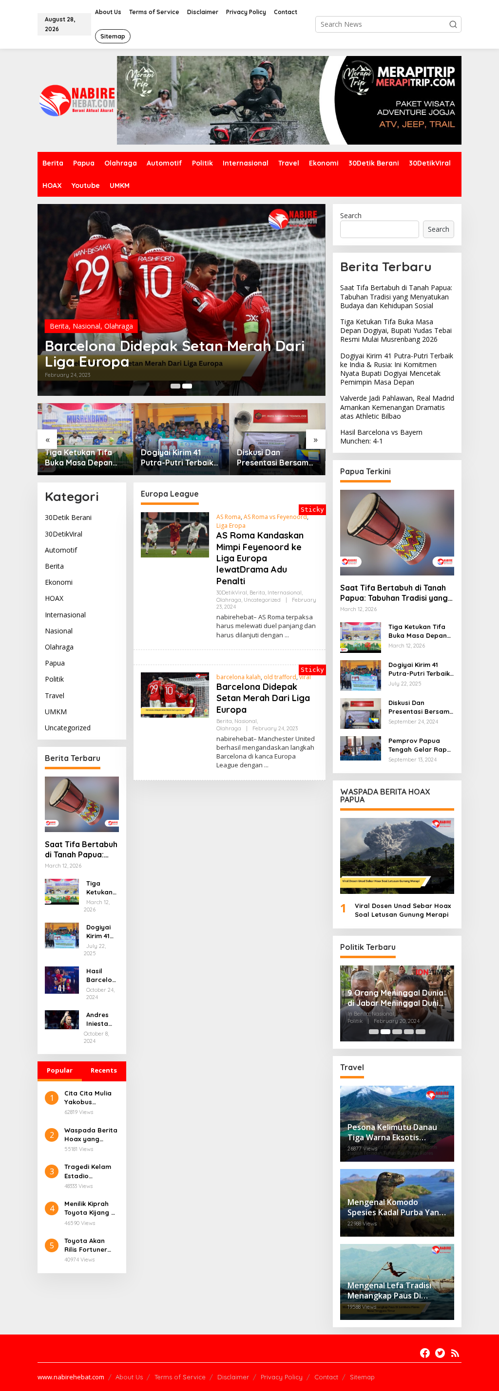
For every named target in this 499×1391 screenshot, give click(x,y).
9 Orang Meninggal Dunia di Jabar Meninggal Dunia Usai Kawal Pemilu (395, 998)
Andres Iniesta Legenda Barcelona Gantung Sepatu (101, 1019)
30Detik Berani (68, 517)
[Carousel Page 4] (409, 1031)
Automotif (61, 550)
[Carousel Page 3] (397, 1031)
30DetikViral (63, 533)
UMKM (56, 711)
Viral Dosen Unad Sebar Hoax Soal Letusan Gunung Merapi (403, 910)
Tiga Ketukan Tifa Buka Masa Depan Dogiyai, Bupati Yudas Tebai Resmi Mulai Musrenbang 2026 (80, 457)
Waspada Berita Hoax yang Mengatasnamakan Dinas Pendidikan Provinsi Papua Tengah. (90, 1134)
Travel (54, 695)
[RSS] (455, 1353)
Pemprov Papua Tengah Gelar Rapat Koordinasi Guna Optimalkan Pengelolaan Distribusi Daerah (421, 745)
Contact (326, 1377)
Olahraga (118, 326)
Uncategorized (68, 727)
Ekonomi (59, 582)
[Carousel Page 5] (420, 1031)
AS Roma (228, 517)
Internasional (65, 614)
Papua (55, 663)
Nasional (86, 326)
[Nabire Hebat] (77, 99)
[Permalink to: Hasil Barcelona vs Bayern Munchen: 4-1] (62, 979)
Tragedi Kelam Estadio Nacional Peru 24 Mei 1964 (87, 1171)
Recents (104, 1070)
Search (351, 215)
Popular (60, 1070)
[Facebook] (425, 1353)
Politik (54, 679)
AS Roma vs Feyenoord (275, 517)
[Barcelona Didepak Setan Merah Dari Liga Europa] (266, 765)
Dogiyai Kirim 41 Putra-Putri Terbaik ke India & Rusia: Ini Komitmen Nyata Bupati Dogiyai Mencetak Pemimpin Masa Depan (179, 457)
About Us (129, 1377)
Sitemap (362, 1377)
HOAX (54, 598)
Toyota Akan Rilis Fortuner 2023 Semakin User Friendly (86, 1245)
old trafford (280, 677)
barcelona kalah (238, 677)
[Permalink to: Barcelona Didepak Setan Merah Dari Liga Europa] (182, 299)
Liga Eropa (231, 525)
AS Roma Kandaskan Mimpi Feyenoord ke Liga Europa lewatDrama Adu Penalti (260, 558)
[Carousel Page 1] (175, 386)
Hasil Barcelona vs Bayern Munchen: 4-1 (101, 975)
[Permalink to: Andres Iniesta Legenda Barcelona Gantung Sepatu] (62, 1019)
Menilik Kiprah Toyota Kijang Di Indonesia (90, 1208)
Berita (59, 326)
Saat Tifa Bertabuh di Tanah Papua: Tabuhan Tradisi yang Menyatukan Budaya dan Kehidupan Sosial (81, 849)
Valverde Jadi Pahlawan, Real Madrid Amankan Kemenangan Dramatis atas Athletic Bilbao (397, 406)
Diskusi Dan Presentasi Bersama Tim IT (275, 457)
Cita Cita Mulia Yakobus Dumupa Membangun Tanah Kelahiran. (91, 1097)
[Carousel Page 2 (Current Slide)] (187, 386)
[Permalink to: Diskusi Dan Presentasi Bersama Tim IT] (278, 439)
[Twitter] (440, 1353)
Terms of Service (180, 1377)
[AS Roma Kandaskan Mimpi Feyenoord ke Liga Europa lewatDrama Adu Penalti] (287, 635)
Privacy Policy (282, 1377)
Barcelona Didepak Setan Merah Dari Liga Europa (175, 353)
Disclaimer (233, 1377)
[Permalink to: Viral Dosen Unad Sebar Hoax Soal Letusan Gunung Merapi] (397, 856)
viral (305, 677)
